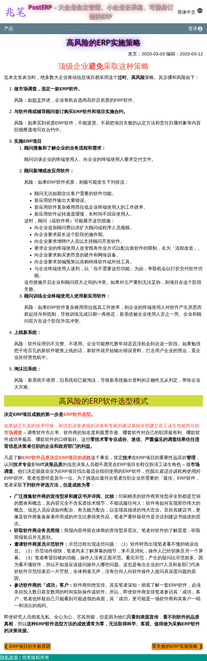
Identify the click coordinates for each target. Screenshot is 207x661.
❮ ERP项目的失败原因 (27, 646)
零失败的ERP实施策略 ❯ (177, 646)
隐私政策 (9, 657)
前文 (36, 100)
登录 (195, 29)
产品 (8, 28)
